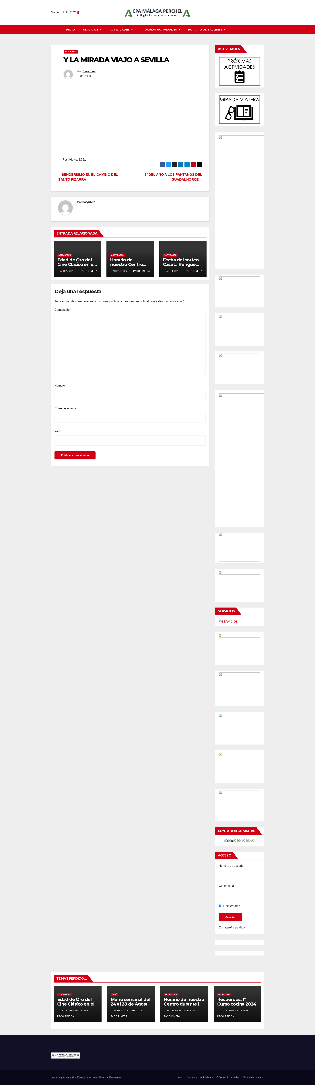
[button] (263, 29)
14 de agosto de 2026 (181, 1010)
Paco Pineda (88, 271)
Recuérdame (231, 905)
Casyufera (89, 71)
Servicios (91, 29)
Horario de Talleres (205, 29)
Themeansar (115, 1077)
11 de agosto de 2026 (234, 1010)
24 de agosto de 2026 (128, 1010)
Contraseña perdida (232, 927)
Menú (114, 995)
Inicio (70, 29)
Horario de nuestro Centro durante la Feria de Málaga (184, 1004)
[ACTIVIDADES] (239, 71)
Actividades (120, 29)
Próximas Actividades (159, 29)
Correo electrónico (66, 408)
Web (58, 431)
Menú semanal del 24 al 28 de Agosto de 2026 (130, 1004)
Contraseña (226, 885)
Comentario (63, 309)
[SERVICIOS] (228, 621)
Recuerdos (224, 995)
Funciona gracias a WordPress (67, 1077)
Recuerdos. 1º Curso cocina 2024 (236, 1002)
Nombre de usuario (231, 865)
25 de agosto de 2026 (75, 1010)
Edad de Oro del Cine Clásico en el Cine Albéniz (75, 264)
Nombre (60, 385)
